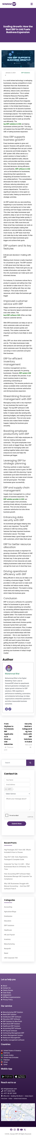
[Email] (6, 709)
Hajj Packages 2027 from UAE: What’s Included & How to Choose (17, 851)
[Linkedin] (18, 1129)
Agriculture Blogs (10, 912)
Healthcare (8, 930)
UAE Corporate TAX (11, 958)
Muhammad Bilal (12, 674)
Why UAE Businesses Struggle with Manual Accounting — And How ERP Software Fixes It (17, 886)
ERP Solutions (25, 72)
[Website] (9, 709)
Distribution (8, 916)
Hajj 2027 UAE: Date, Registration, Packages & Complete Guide (16, 858)
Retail (6, 953)
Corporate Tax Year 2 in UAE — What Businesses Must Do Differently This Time (17, 866)
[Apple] (20, 1076)
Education (7, 921)
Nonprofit (7, 949)
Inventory (7, 939)
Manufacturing (9, 944)
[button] (31, 4)
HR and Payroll (9, 935)
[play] (7, 1076)
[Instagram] (14, 1129)
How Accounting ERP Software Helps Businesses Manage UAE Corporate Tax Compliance (18, 876)
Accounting (8, 907)
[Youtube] (21, 1129)
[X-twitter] (24, 1129)
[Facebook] (11, 1129)
